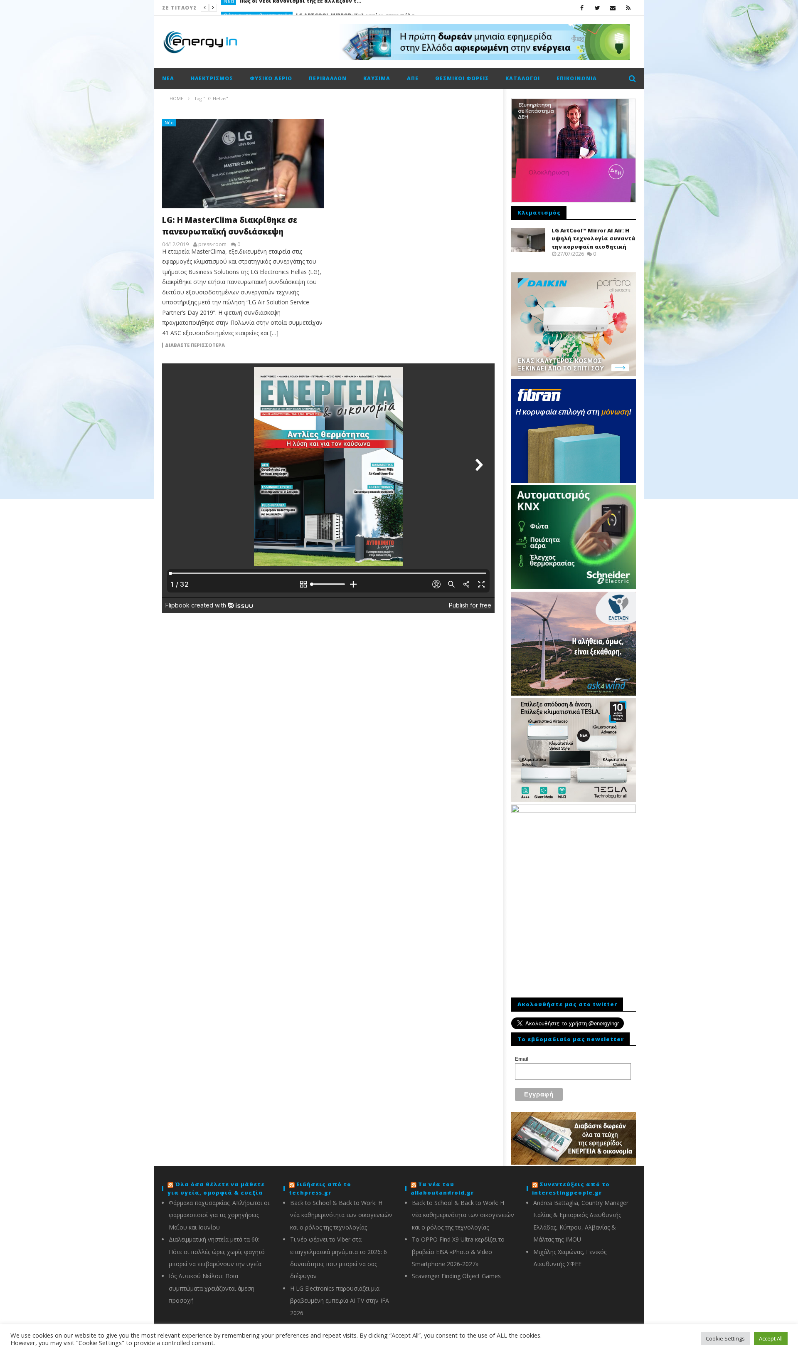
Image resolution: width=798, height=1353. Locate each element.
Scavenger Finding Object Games (456, 1276)
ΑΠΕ (413, 78)
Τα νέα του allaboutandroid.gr (442, 1188)
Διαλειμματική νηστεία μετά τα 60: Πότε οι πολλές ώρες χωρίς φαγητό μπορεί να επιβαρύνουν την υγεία (217, 1251)
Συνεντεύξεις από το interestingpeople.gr (571, 1188)
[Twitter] (597, 7)
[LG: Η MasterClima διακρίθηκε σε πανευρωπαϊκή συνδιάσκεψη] (243, 163)
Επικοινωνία (577, 78)
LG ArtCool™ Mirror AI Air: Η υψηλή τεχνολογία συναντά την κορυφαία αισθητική (593, 238)
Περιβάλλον (328, 78)
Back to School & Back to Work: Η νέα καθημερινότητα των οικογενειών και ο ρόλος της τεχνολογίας (341, 1215)
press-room (212, 244)
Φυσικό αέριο (271, 78)
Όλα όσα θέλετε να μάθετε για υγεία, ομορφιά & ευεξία (216, 1188)
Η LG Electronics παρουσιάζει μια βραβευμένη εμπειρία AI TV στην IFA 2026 (339, 1300)
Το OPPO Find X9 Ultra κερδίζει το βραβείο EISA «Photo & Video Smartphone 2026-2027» (458, 1251)
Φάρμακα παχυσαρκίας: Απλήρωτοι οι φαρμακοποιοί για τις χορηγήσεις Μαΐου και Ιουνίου (219, 1215)
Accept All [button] (771, 1338)
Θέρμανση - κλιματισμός (257, 7)
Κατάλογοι (522, 78)
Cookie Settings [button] (725, 1338)
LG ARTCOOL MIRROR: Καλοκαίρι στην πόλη (355, 7)
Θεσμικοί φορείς (462, 78)
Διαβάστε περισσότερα (195, 345)
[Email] (613, 7)
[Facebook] (582, 7)
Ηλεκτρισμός (212, 78)
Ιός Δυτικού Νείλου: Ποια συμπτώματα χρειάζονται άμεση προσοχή (211, 1288)
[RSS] (628, 7)
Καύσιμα (376, 78)
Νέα (168, 78)
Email (521, 1059)
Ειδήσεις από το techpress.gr (320, 1188)
